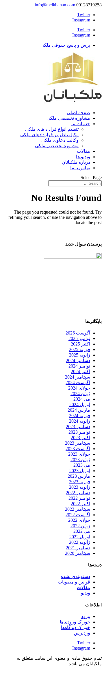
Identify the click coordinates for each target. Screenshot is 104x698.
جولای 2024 (79, 388)
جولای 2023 (79, 454)
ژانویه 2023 (79, 487)
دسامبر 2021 (78, 547)
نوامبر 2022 (79, 498)
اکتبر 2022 (80, 503)
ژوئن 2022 (80, 525)
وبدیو (85, 592)
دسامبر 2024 (78, 360)
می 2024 (81, 399)
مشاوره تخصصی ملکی (68, 118)
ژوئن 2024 (80, 393)
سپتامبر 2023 (77, 443)
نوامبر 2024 (79, 365)
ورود (85, 616)
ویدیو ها (83, 156)
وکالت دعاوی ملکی (60, 140)
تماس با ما (80, 167)
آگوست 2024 (78, 382)
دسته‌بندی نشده (75, 576)
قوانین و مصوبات (74, 581)
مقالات (83, 151)
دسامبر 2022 (78, 492)
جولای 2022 (79, 520)
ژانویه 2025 (79, 354)
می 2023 (81, 465)
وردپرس (82, 632)
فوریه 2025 (79, 349)
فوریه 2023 (79, 481)
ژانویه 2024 (79, 421)
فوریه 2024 (79, 415)
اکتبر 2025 (80, 343)
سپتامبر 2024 (77, 377)
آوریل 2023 (79, 470)
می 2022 (81, 531)
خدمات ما (80, 123)
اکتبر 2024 (80, 371)
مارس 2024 (79, 410)
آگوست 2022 (78, 514)
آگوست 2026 (78, 332)
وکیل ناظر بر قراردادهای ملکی (49, 134)
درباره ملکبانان (76, 162)
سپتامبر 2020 (77, 553)
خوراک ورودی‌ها (75, 621)
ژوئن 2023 (80, 459)
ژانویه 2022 (79, 542)
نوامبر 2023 (79, 432)
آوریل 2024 (79, 404)
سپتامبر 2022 (77, 509)
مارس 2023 (79, 476)
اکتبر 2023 (80, 437)
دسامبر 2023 (78, 426)
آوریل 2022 (79, 536)
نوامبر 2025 (79, 338)
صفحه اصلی (78, 112)
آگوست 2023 (78, 448)
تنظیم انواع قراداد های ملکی (52, 129)
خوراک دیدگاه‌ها (75, 627)
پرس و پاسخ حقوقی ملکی (65, 45)
